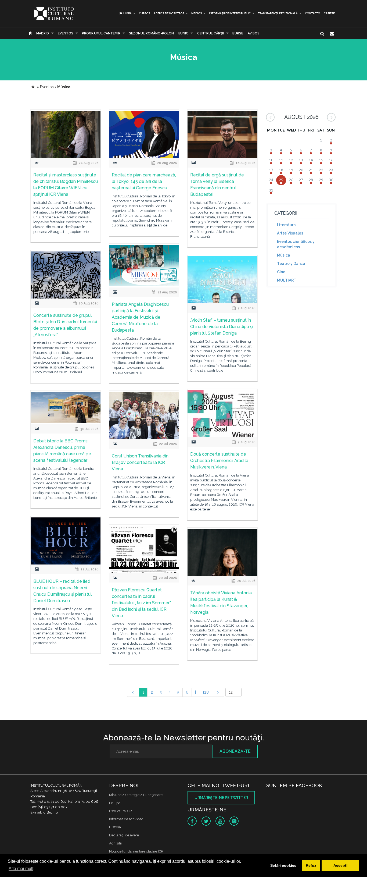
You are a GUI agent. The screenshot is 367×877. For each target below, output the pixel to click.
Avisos (254, 33)
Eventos (65, 33)
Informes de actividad (126, 819)
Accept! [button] (340, 865)
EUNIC (183, 33)
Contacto (312, 13)
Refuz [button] (311, 865)
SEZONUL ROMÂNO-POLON (151, 33)
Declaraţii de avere (124, 835)
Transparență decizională (278, 13)
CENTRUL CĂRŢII (210, 33)
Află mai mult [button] (21, 868)
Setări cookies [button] (283, 865)
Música (283, 255)
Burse (237, 33)
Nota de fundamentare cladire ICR (136, 851)
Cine (281, 272)
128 (206, 692)
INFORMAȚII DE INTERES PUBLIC (230, 13)
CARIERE (329, 13)
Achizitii (115, 843)
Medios (196, 13)
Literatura (286, 225)
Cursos (144, 13)
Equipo (114, 803)
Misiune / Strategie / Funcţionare (136, 795)
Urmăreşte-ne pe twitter (221, 798)
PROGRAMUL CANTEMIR (101, 33)
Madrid (42, 33)
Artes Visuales (290, 233)
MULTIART (286, 280)
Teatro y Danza (291, 263)
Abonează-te (235, 751)
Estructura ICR (120, 811)
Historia (115, 827)
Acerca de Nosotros (169, 13)
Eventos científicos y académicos (296, 244)
